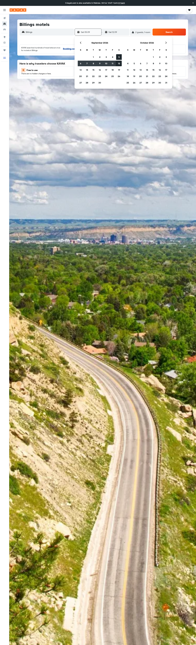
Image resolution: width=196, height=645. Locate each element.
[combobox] (49, 32)
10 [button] (106, 63)
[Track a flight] (4, 42)
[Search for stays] (4, 23)
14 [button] (87, 70)
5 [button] (119, 57)
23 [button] (100, 76)
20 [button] (80, 76)
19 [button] (119, 70)
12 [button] (119, 63)
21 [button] (87, 76)
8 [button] (93, 63)
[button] (193, 3)
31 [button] (166, 82)
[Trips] (4, 50)
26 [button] (119, 76)
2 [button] (99, 57)
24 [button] (106, 76)
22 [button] (93, 76)
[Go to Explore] (4, 37)
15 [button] (93, 70)
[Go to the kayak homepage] (18, 10)
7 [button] (86, 63)
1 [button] (93, 57)
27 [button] (80, 82)
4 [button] (112, 57)
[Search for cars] (4, 29)
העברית (121, 3)
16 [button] (100, 70)
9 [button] (99, 63)
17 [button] (106, 70)
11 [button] (112, 63)
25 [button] (112, 76)
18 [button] (113, 70)
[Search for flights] (4, 18)
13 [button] (81, 70)
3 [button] (106, 57)
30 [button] (99, 82)
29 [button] (93, 82)
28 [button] (87, 82)
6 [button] (80, 63)
